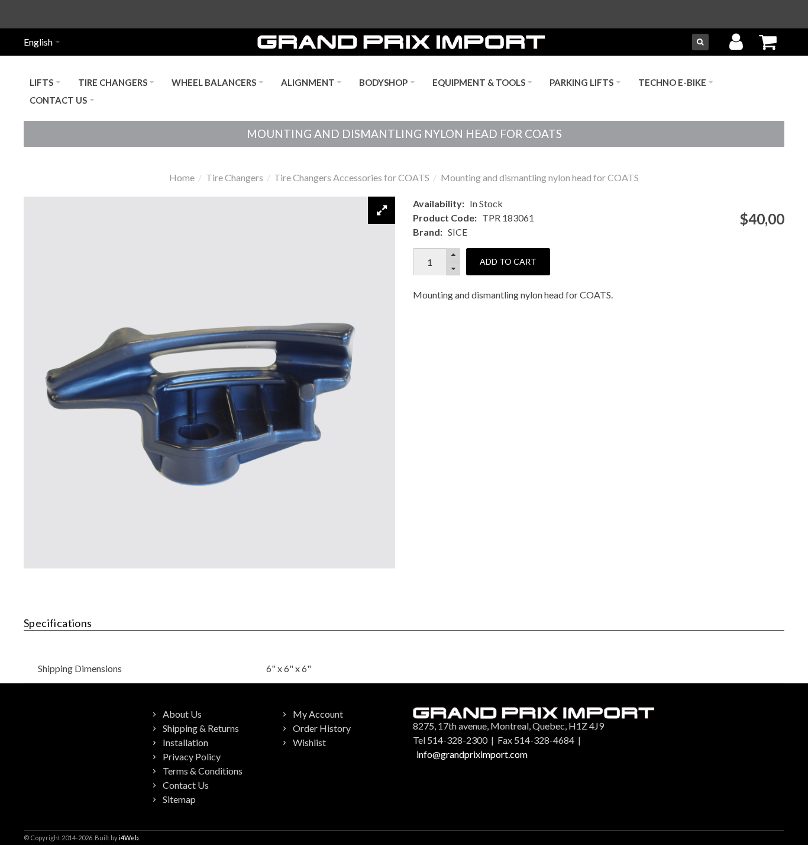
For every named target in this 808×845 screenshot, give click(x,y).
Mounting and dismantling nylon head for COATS (540, 177)
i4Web (128, 837)
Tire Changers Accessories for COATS (351, 177)
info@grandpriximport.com (472, 754)
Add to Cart (508, 261)
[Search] (700, 42)
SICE (457, 231)
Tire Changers (234, 177)
